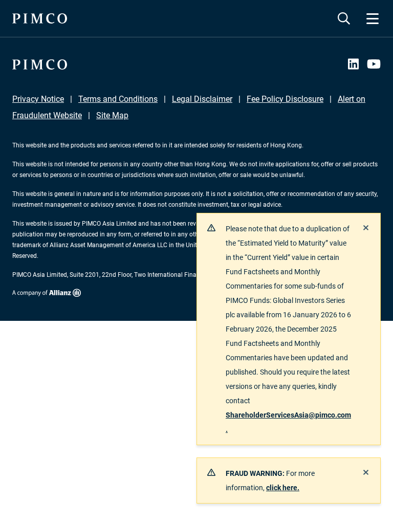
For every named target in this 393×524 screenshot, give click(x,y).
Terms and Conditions (118, 99)
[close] (366, 228)
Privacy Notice (38, 99)
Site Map (112, 115)
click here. (282, 488)
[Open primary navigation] (372, 18)
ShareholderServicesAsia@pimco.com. (288, 422)
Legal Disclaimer (202, 99)
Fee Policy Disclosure (285, 99)
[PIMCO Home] (39, 18)
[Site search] (344, 18)
